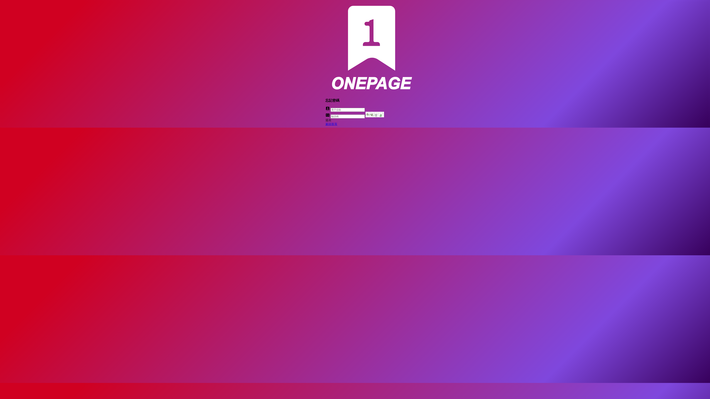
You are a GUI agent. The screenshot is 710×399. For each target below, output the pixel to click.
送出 (328, 120)
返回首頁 (331, 124)
